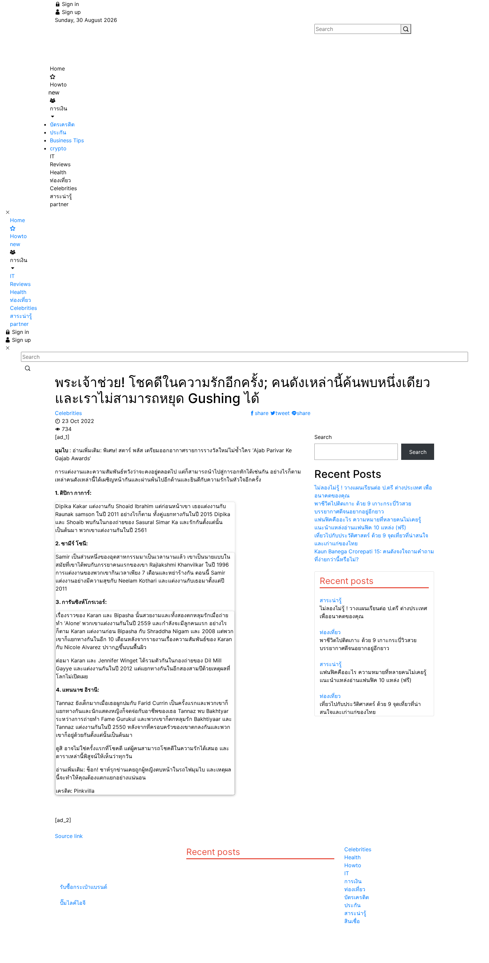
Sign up (70, 12)
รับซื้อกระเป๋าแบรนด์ (83, 887)
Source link (69, 836)
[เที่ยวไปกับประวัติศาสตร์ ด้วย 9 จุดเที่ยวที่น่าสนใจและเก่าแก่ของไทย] (374, 688)
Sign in (69, 4)
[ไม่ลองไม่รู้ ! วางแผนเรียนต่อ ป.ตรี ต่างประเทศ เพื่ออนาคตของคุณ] (374, 592)
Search (323, 437)
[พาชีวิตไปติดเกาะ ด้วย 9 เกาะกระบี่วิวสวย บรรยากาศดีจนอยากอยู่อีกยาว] (374, 624)
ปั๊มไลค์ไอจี (72, 902)
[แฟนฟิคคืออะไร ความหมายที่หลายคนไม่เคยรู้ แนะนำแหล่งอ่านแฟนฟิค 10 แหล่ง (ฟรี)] (374, 656)
